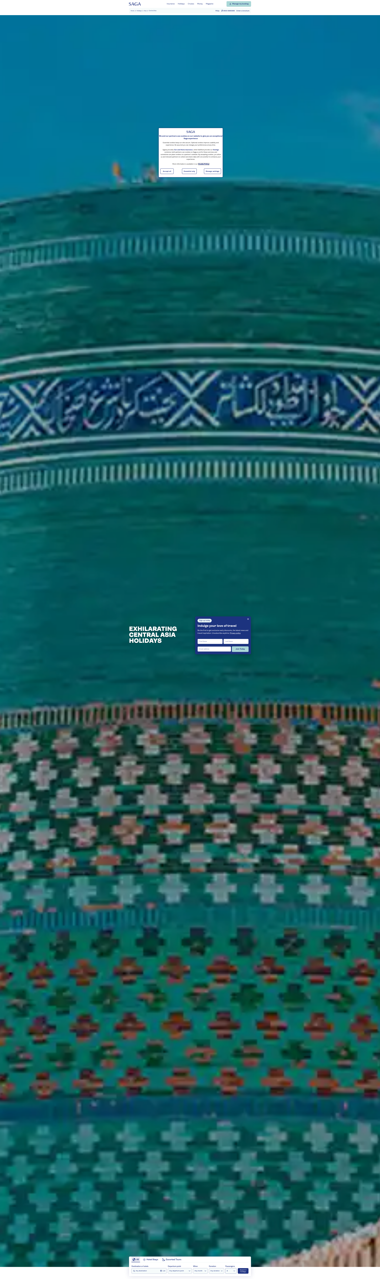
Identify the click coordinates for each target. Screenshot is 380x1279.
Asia (145, 11)
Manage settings (212, 171)
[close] (248, 619)
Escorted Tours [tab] (173, 1260)
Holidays (139, 11)
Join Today (240, 649)
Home (132, 11)
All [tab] (137, 1260)
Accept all (167, 171)
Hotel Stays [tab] (152, 1260)
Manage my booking (240, 4)
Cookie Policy (203, 164)
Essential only (189, 171)
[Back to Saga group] (135, 4)
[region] (191, 152)
